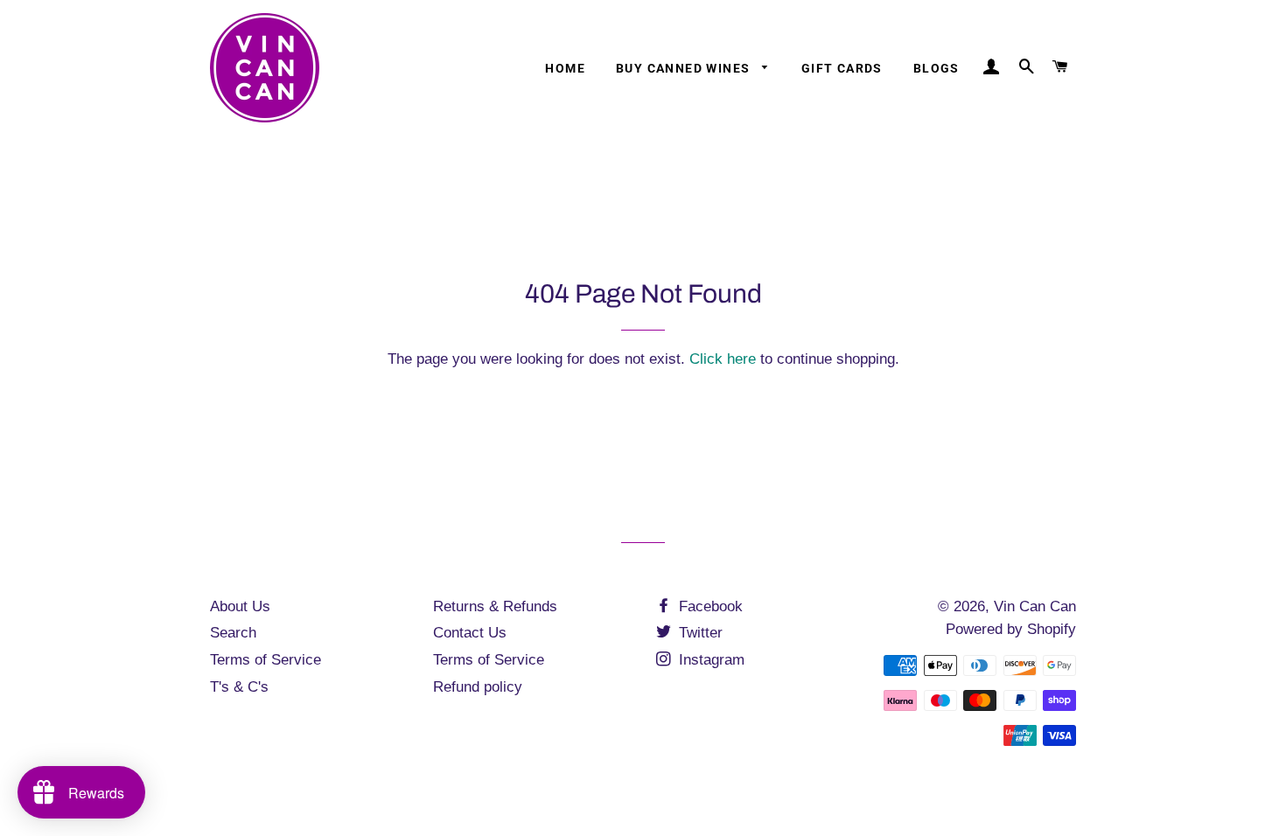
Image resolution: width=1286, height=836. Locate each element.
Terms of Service (265, 659)
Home (565, 68)
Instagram (709, 659)
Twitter (698, 632)
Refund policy (477, 687)
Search (233, 632)
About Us (240, 606)
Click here (722, 359)
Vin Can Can (1035, 606)
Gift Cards (842, 68)
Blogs (936, 68)
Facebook (708, 606)
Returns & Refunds (495, 606)
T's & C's (239, 687)
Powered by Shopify (1011, 629)
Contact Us (470, 632)
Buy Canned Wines (685, 68)
